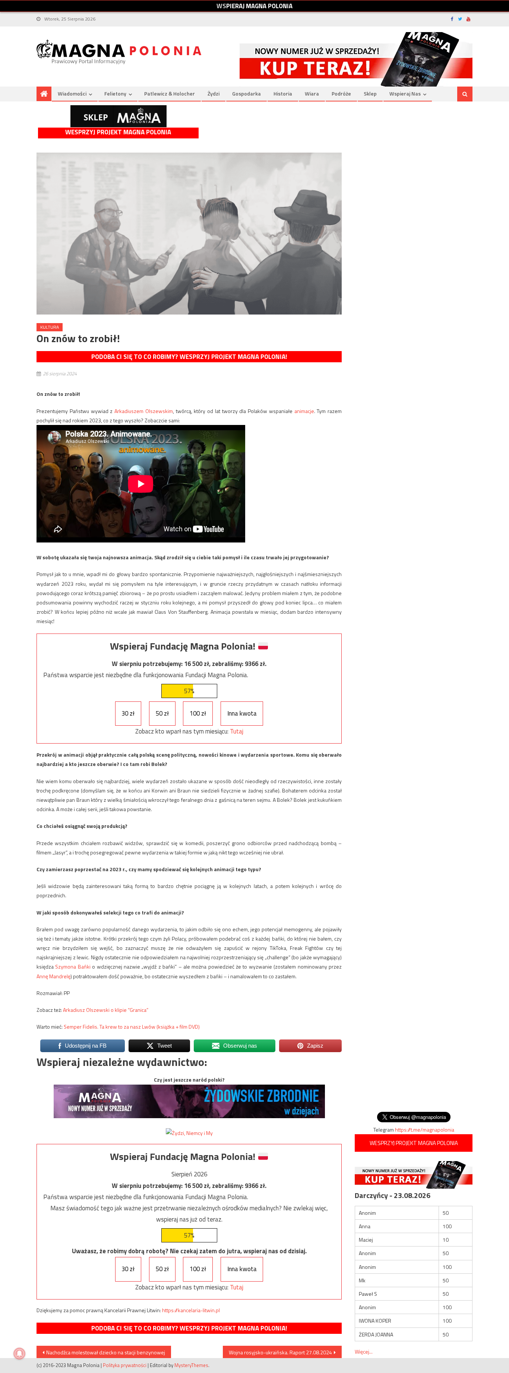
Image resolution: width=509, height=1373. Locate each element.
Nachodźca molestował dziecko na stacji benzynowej (105, 1352)
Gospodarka (246, 93)
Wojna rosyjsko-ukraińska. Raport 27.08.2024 (280, 1352)
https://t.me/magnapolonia (424, 1129)
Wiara (312, 93)
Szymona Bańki (72, 966)
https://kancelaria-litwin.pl (191, 1310)
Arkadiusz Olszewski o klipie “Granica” (105, 1010)
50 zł (162, 713)
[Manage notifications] (19, 1354)
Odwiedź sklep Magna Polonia (118, 116)
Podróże (341, 93)
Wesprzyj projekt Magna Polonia (118, 132)
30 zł (128, 713)
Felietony (115, 93)
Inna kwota (242, 713)
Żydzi (213, 93)
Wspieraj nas (405, 93)
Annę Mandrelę (53, 976)
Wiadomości (72, 93)
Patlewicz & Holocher (169, 93)
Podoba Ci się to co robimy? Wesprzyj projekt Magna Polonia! (189, 357)
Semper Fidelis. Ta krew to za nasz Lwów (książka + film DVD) (132, 1026)
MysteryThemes (191, 1365)
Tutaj (236, 731)
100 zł (198, 713)
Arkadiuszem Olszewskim (143, 411)
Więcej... (364, 1351)
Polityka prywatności (124, 1365)
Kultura (49, 327)
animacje (304, 411)
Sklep (370, 93)
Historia (283, 93)
